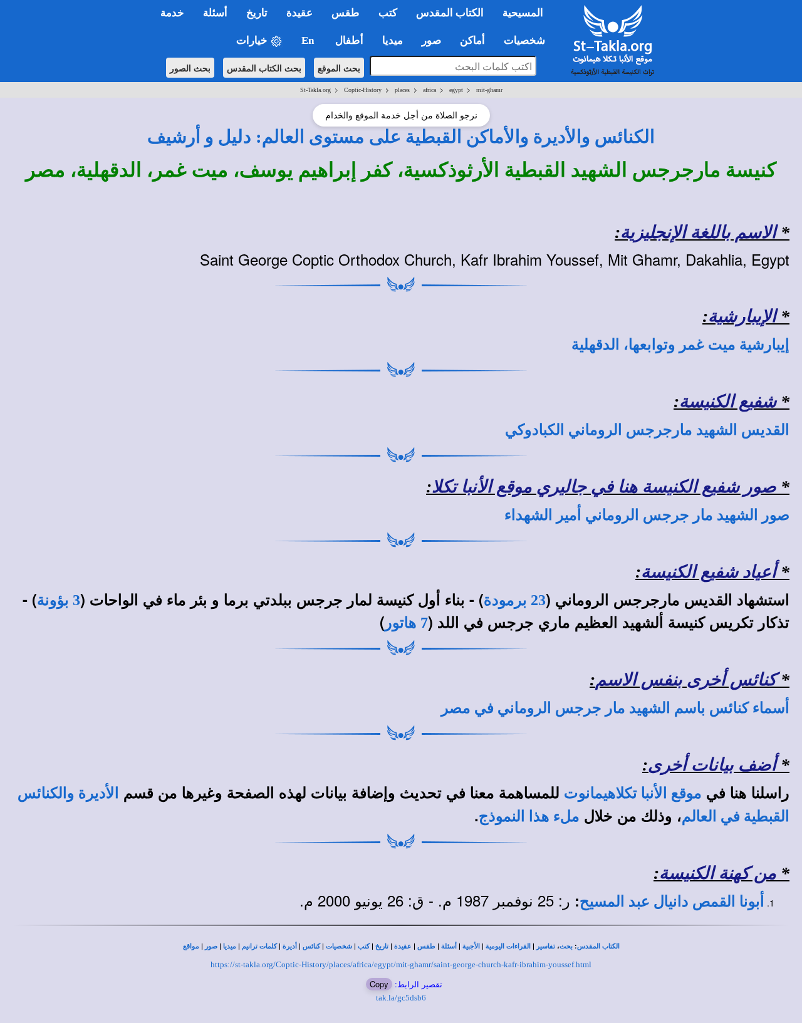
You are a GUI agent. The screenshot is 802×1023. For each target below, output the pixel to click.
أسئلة (449, 946)
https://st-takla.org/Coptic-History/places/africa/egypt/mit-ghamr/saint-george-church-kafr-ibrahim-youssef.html (401, 964)
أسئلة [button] (215, 13)
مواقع (191, 946)
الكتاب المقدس (598, 946)
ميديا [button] (392, 40)
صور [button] (431, 40)
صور (211, 946)
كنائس (311, 946)
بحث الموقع (339, 67)
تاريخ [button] (257, 13)
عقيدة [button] (299, 13)
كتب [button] (387, 13)
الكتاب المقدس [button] (450, 13)
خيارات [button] (253, 40)
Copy (379, 984)
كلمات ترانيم (259, 946)
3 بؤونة (58, 600)
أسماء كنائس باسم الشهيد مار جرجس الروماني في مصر (615, 708)
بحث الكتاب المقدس (264, 67)
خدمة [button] (172, 13)
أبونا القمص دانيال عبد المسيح (672, 901)
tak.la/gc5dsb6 (401, 997)
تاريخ (381, 946)
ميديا (229, 946)
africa (429, 89)
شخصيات (339, 946)
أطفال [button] (349, 40)
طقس (426, 946)
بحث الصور (190, 67)
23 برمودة (515, 600)
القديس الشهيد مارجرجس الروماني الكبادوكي (647, 430)
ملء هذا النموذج (529, 816)
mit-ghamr (489, 89)
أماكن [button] (472, 40)
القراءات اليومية (508, 946)
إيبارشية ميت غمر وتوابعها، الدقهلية (680, 344)
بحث (566, 946)
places (402, 89)
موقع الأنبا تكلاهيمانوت (633, 793)
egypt (456, 89)
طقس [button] (345, 13)
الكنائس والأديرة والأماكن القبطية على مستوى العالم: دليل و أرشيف (401, 137)
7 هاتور (406, 623)
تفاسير (545, 946)
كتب (364, 946)
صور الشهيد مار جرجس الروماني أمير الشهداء (646, 515)
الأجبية (471, 946)
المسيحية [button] (523, 13)
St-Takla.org (315, 89)
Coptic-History (363, 89)
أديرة (290, 946)
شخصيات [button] (528, 40)
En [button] (308, 40)
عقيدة (403, 946)
